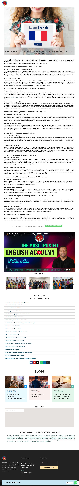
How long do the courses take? (14, 311)
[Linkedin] (44, 362)
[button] (5, 284)
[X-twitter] (37, 362)
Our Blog (54, 3)
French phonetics (15, 97)
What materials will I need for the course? (16, 332)
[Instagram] (48, 362)
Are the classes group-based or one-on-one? (17, 314)
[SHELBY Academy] (4, 3)
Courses (42, 3)
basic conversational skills (33, 83)
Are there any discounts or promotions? (16, 320)
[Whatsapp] (41, 362)
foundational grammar (12, 83)
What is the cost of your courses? (14, 317)
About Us (36, 3)
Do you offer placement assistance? (15, 346)
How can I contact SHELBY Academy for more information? (21, 358)
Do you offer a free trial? (12, 334)
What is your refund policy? (13, 349)
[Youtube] (34, 362)
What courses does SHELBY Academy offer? (17, 302)
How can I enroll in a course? (13, 329)
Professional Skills (12, 392)
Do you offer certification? (13, 326)
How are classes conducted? (13, 308)
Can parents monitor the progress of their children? (19, 352)
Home (30, 3)
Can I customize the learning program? (16, 337)
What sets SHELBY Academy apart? (15, 340)
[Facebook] (31, 362)
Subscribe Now (48, 467)
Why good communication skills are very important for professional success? (62, 396)
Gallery (48, 3)
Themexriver (14, 482)
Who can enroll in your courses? (14, 305)
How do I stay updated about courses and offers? (18, 343)
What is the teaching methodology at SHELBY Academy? (20, 323)
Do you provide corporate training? (15, 355)
